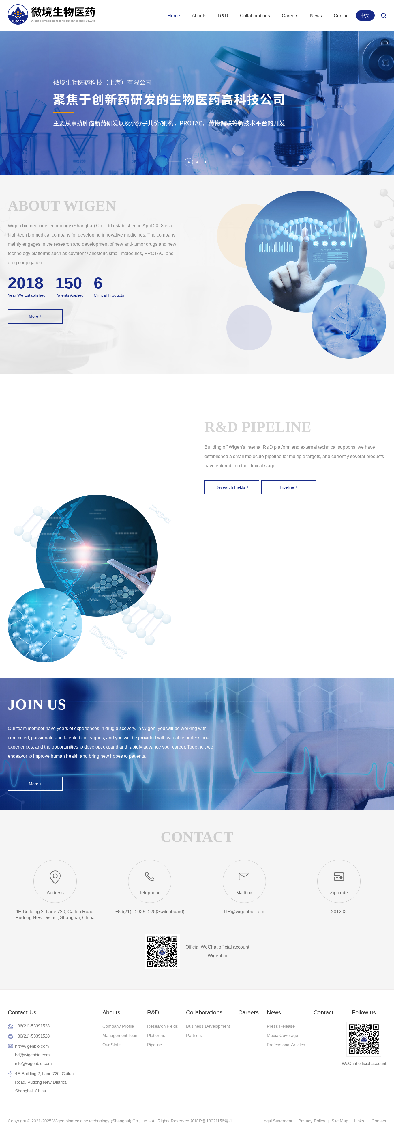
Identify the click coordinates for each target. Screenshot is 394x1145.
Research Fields (162, 1026)
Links (359, 1120)
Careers (290, 15)
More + (35, 316)
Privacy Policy (311, 1120)
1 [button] (189, 162)
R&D (223, 15)
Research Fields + (232, 487)
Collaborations (255, 15)
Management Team (120, 1035)
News (316, 15)
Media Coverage (282, 1035)
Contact (342, 15)
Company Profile (118, 1026)
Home (174, 15)
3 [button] (205, 162)
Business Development (208, 1026)
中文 (365, 15)
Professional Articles (286, 1044)
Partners (194, 1035)
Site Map (339, 1120)
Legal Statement (277, 1120)
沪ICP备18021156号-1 (211, 1120)
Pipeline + (289, 487)
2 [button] (197, 162)
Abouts (199, 15)
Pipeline (154, 1044)
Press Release (281, 1026)
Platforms (156, 1035)
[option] (197, 103)
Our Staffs (112, 1044)
